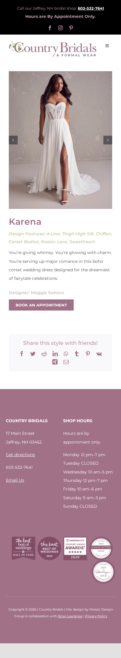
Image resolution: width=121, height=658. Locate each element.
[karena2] (60, 140)
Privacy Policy (96, 616)
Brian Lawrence (70, 616)
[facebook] (50, 27)
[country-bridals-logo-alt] (53, 42)
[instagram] (60, 27)
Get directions (20, 454)
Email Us (15, 480)
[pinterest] (71, 27)
